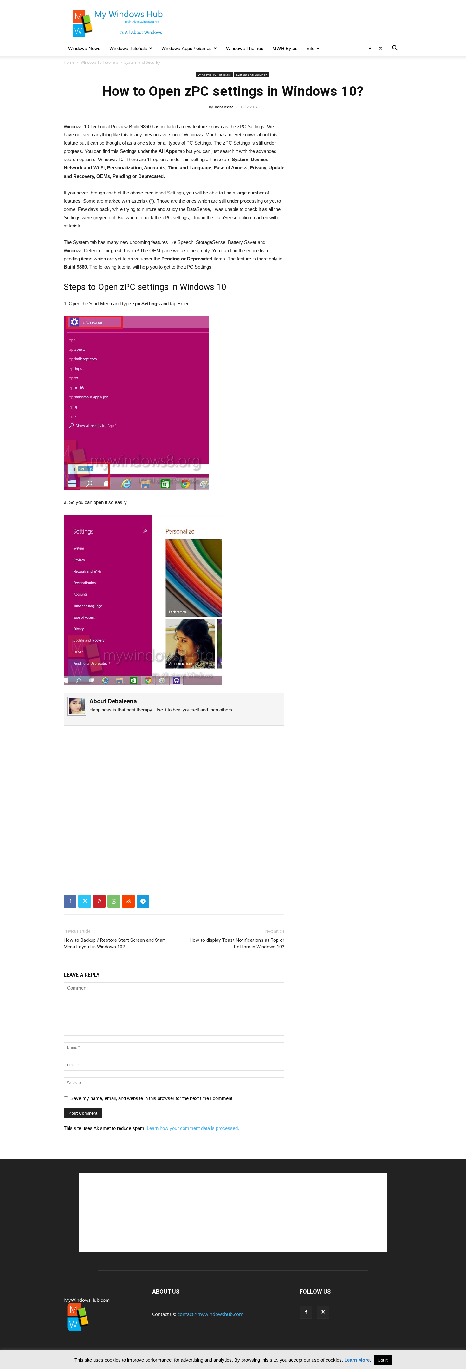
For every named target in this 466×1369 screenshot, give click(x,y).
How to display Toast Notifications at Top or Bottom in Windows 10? (237, 943)
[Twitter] (380, 48)
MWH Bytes (285, 48)
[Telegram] (143, 901)
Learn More (357, 1360)
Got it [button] (383, 1360)
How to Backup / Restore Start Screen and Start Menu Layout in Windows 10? (115, 943)
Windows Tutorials (128, 48)
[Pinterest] (99, 901)
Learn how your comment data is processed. (193, 1128)
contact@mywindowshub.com (210, 1314)
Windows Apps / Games (186, 48)
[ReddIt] (128, 901)
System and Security (251, 74)
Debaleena (224, 106)
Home (69, 62)
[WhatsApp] (113, 901)
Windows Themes (244, 48)
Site (310, 48)
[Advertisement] (287, 23)
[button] (394, 48)
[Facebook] (370, 48)
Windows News (84, 48)
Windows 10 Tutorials (99, 62)
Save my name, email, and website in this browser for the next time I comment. (152, 1098)
